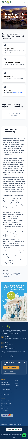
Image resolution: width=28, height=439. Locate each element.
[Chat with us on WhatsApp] (24, 435)
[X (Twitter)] (6, 356)
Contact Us (17, 385)
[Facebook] (2, 356)
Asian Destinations (5, 394)
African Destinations (6, 389)
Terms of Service (5, 410)
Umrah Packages (5, 384)
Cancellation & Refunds (6, 403)
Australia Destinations (6, 392)
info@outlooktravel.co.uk (10, 348)
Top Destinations (5, 387)
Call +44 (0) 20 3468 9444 (11, 367)
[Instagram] (9, 356)
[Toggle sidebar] (24, 2)
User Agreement (5, 405)
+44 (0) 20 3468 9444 (10, 344)
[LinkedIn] (12, 356)
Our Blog (17, 383)
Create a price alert (18, 92)
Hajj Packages (4, 382)
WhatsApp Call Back (10, 371)
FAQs (16, 388)
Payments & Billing (5, 400)
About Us (17, 380)
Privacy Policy (4, 408)
